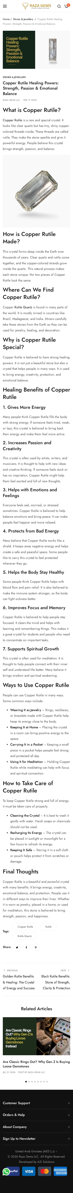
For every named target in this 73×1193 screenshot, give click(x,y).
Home (6, 19)
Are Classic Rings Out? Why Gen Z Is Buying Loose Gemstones (36, 1064)
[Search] (59, 6)
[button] (26, 1081)
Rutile (48, 927)
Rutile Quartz (23, 307)
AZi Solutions (45, 1162)
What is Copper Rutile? (32, 110)
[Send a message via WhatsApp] (6, 1171)
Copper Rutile (12, 120)
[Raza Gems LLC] (36, 6)
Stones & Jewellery (23, 19)
